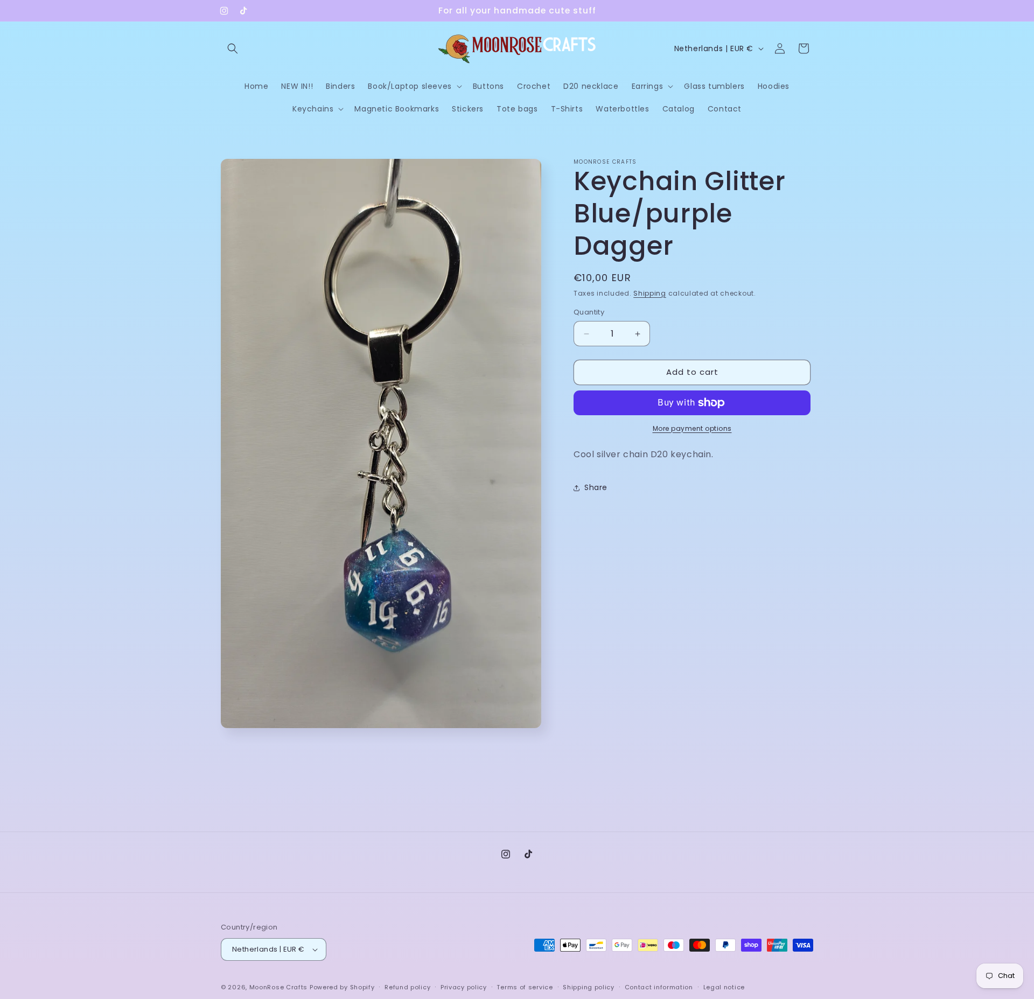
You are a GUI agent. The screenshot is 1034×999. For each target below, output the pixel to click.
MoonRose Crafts (278, 987)
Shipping (649, 293)
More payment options (692, 428)
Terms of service (525, 987)
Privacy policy (464, 987)
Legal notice (724, 987)
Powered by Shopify (342, 987)
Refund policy (407, 987)
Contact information (659, 987)
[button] (232, 48)
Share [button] (595, 487)
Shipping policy (588, 987)
